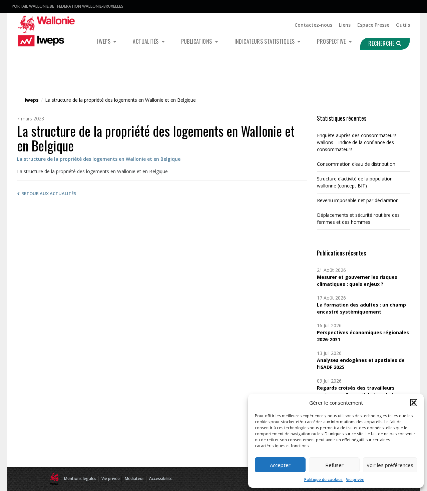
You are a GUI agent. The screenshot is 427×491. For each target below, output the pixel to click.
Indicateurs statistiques (265, 41)
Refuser (334, 465)
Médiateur (134, 478)
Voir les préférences (390, 465)
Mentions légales (80, 478)
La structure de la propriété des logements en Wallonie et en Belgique (98, 159)
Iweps (104, 41)
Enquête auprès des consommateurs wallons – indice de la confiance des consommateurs (357, 142)
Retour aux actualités (48, 193)
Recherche (382, 43)
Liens (345, 25)
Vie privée (355, 479)
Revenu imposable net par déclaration (358, 200)
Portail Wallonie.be (33, 6)
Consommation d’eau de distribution (356, 164)
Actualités (146, 41)
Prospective (332, 41)
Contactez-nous (313, 25)
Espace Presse (373, 25)
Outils (403, 25)
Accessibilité (160, 478)
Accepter (280, 465)
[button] (413, 402)
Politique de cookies (323, 479)
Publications (197, 41)
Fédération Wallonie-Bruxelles (90, 6)
